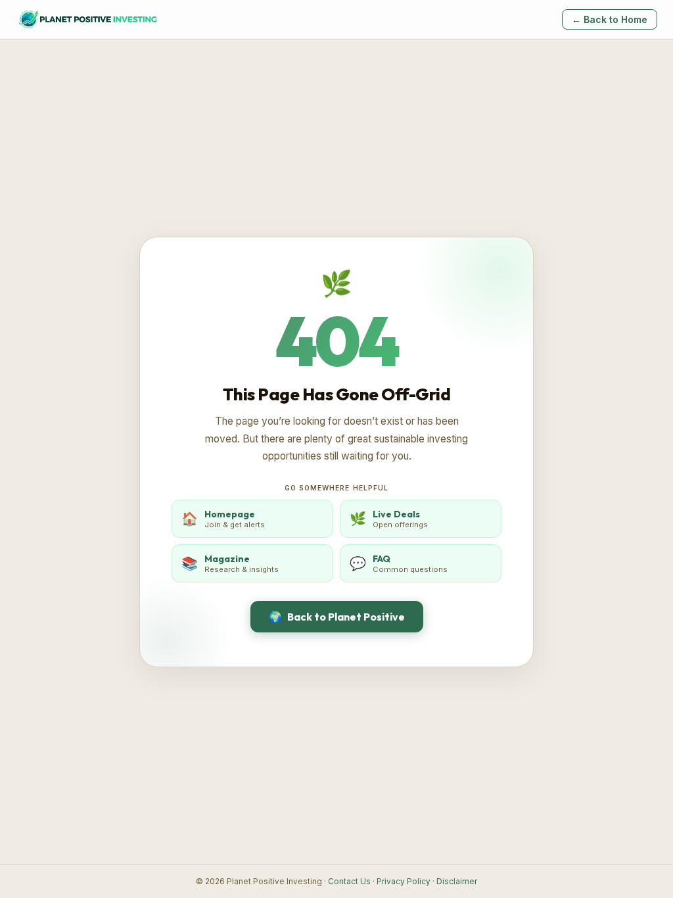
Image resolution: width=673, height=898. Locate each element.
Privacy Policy (403, 881)
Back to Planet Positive (337, 616)
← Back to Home (609, 19)
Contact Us (349, 881)
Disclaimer (456, 881)
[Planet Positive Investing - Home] (87, 20)
